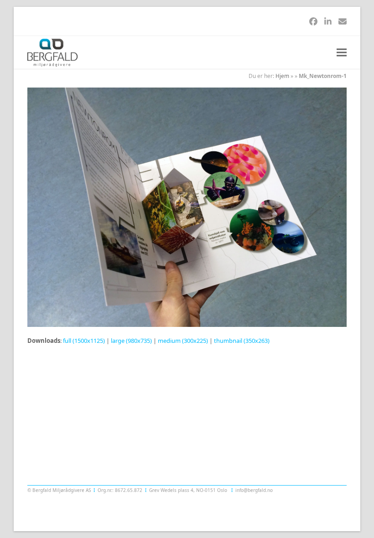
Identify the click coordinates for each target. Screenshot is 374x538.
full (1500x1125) (84, 340)
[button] (342, 53)
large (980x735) (131, 340)
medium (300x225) (183, 340)
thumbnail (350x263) (242, 340)
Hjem (282, 76)
